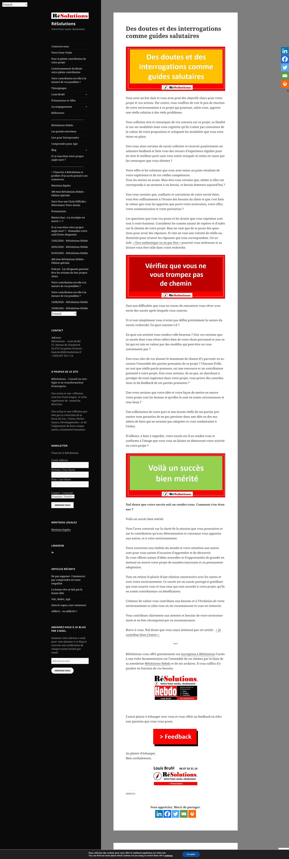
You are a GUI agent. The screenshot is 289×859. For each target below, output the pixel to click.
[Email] (184, 814)
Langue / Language (62, 492)
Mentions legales (61, 529)
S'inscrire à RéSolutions (64, 453)
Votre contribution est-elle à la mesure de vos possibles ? (68, 80)
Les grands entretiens (63, 131)
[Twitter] (175, 814)
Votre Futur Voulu (61, 52)
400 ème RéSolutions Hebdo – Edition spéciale (68, 261)
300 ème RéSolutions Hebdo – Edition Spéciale (68, 193)
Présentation (58, 211)
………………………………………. (67, 119)
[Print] (192, 814)
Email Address (59, 460)
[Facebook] (167, 814)
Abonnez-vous (62, 670)
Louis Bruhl (58, 94)
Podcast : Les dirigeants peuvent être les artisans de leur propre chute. (70, 272)
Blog (53, 150)
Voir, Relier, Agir (61, 599)
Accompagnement (61, 106)
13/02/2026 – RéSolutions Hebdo (69, 240)
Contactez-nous (60, 46)
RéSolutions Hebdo (62, 125)
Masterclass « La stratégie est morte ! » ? (68, 219)
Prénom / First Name (63, 469)
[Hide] (288, 91)
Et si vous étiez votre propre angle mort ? (67, 157)
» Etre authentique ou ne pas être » (156, 243)
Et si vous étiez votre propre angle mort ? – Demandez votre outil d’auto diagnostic (69, 231)
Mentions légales (61, 185)
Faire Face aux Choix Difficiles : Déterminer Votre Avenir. (69, 203)
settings (168, 855)
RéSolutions (63, 23)
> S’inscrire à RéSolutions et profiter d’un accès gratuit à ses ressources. (69, 175)
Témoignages (59, 88)
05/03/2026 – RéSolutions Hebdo (69, 253)
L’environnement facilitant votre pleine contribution (66, 70)
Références (57, 113)
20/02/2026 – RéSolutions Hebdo (69, 247)
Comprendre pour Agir (64, 143)
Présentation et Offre (63, 100)
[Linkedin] (159, 814)
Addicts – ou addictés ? (64, 611)
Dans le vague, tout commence (68, 605)
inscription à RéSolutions (198, 654)
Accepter (191, 854)
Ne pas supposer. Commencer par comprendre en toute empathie (68, 580)
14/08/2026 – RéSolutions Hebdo (69, 302)
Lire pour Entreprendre (65, 137)
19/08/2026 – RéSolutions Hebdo (69, 308)
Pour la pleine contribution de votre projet (68, 60)
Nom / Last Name (61, 479)
